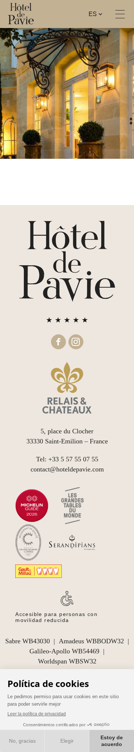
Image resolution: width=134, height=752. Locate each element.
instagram (75, 341)
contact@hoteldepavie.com (67, 469)
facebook (58, 341)
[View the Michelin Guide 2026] (31, 505)
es (93, 14)
